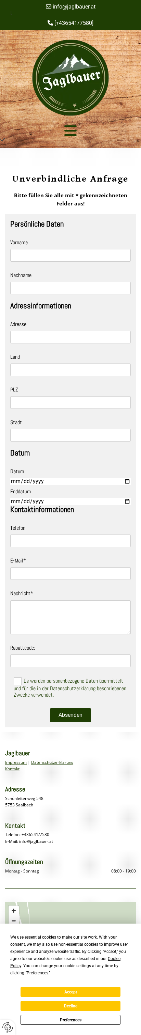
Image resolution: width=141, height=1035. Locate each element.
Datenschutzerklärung (52, 762)
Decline (70, 1006)
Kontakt (12, 769)
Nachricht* (21, 593)
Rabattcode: (22, 648)
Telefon (17, 528)
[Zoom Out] (14, 921)
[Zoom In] (14, 911)
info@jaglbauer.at (70, 6)
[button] (70, 131)
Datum (17, 471)
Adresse (18, 324)
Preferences (70, 1020)
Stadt (16, 422)
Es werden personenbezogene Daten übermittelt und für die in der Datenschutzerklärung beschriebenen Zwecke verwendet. (70, 687)
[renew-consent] (7, 1027)
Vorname (19, 242)
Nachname (20, 275)
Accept (70, 992)
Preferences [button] (37, 973)
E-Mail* (18, 560)
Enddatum (20, 491)
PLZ (14, 389)
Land (15, 357)
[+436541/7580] (70, 23)
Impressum (16, 762)
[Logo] (70, 77)
